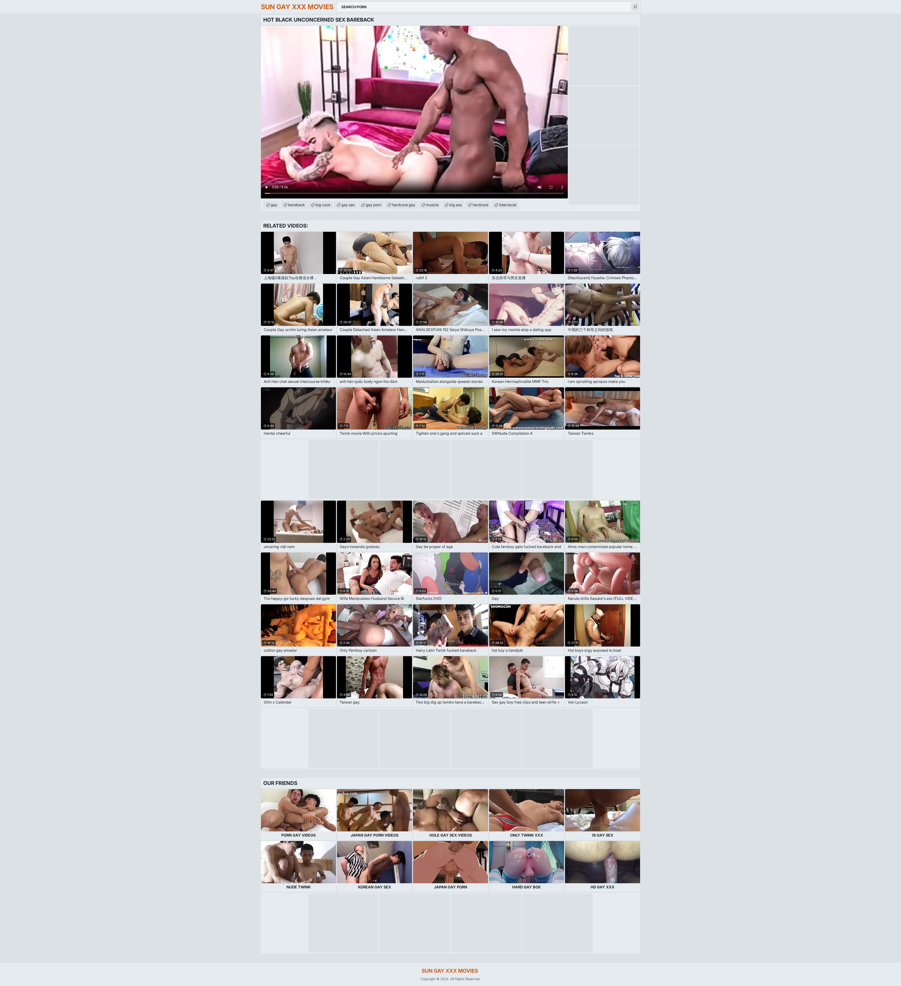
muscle (432, 204)
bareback (296, 204)
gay (274, 204)
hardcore (480, 204)
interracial (507, 204)
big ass (455, 204)
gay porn (373, 204)
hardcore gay (403, 204)
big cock (323, 204)
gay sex (348, 204)
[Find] (635, 7)
